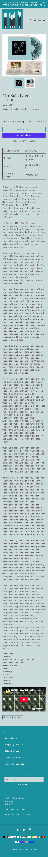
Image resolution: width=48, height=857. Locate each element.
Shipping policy (13, 744)
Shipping (7, 109)
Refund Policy (12, 751)
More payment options (24, 141)
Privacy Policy (13, 757)
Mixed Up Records (28, 849)
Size (4, 117)
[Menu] (44, 19)
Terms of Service (14, 764)
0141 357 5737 (19, 809)
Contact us (10, 738)
